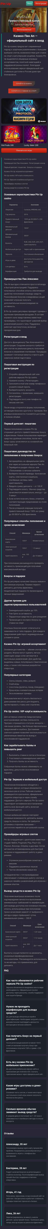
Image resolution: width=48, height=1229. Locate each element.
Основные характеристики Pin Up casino (20, 159)
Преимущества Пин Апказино (16, 163)
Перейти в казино (24, 83)
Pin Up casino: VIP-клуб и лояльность (18, 175)
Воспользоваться (24, 30)
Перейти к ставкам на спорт (24, 91)
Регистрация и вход (37, 163)
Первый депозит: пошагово (15, 167)
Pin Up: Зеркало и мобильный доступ (19, 180)
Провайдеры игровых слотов (16, 184)
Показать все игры (24, 150)
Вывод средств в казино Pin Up (16, 188)
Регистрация (41, 3)
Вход (29, 3)
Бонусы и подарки (34, 167)
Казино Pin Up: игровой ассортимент (18, 171)
